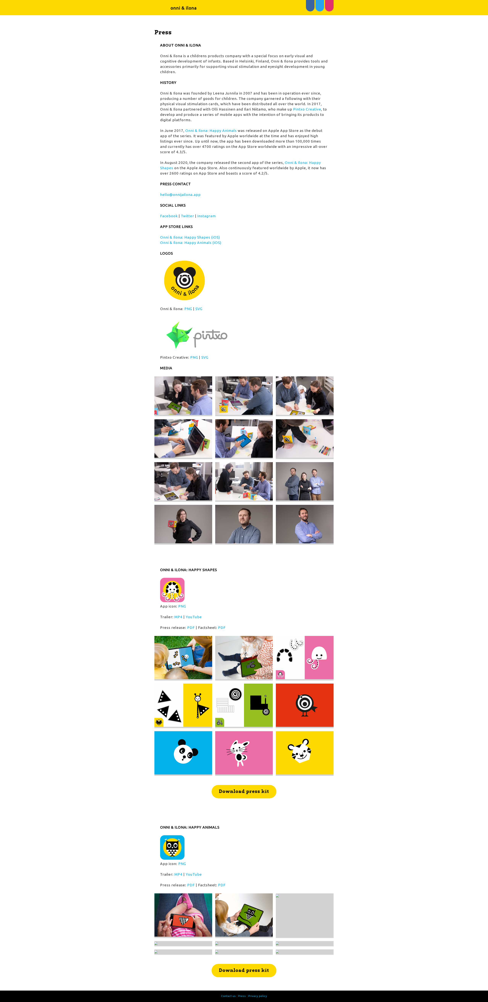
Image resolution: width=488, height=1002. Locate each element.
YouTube (194, 617)
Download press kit (244, 791)
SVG (198, 309)
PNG (188, 309)
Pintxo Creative (307, 109)
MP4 (178, 617)
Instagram (206, 216)
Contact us (228, 996)
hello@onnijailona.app (180, 194)
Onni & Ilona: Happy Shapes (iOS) (190, 237)
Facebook (169, 216)
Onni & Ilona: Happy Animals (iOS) (190, 242)
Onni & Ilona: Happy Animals (211, 130)
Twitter (187, 216)
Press (242, 996)
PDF (191, 627)
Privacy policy (257, 996)
